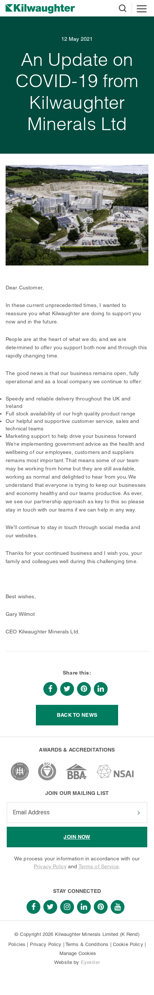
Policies (16, 944)
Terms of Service (98, 866)
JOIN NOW (77, 837)
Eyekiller (90, 962)
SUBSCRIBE (138, 813)
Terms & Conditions (87, 944)
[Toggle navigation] (142, 8)
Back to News (77, 715)
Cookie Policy (128, 944)
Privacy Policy (50, 866)
